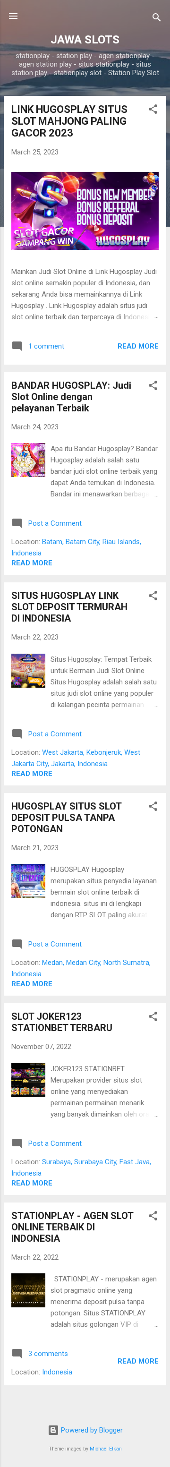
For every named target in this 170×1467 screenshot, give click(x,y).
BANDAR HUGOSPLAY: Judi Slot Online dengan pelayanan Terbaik (71, 397)
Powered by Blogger (91, 1430)
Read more (138, 346)
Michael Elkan (106, 1449)
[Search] (156, 19)
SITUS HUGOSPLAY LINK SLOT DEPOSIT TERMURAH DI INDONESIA (69, 607)
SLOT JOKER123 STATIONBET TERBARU (61, 1022)
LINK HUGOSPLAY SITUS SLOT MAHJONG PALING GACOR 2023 (69, 121)
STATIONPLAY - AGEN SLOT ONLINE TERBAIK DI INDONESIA (72, 1227)
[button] (153, 110)
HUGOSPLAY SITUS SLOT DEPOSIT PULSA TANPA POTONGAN (66, 818)
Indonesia (57, 1372)
